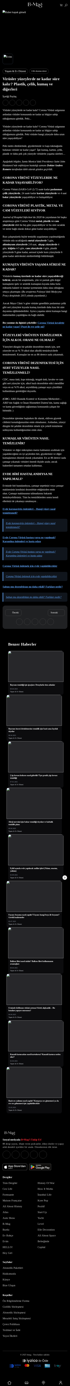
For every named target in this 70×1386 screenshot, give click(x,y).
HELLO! (8, 1247)
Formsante (8, 1194)
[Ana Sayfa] (10, 1133)
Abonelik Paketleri (13, 1268)
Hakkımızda (9, 1273)
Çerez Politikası (11, 1324)
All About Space (47, 1235)
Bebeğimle (43, 1241)
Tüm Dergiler (10, 1183)
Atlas (5, 1212)
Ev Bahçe (8, 1235)
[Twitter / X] (25, 1155)
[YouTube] (16, 1155)
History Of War (46, 1183)
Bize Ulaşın (9, 1285)
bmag (29, 1355)
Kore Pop (43, 1200)
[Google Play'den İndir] (40, 1167)
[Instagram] (6, 1155)
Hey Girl (7, 1253)
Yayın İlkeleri (10, 1336)
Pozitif (41, 1206)
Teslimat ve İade (11, 1330)
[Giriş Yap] (60, 1383)
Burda (6, 1229)
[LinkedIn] (34, 1155)
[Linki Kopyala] (50, 622)
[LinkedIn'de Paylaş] (26, 103)
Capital (41, 1247)
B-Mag (6, 1223)
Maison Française (12, 1200)
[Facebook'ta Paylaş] (5, 103)
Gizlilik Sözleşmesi (13, 1306)
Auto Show (9, 1218)
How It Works (45, 1188)
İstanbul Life (44, 1194)
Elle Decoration (46, 1229)
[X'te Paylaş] (12, 103)
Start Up (42, 1212)
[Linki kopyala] (33, 103)
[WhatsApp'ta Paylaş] (19, 103)
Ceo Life (7, 1188)
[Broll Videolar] (43, 1383)
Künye (6, 1279)
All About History (12, 1206)
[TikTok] (43, 1155)
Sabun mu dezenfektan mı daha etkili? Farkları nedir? (33, 586)
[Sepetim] (61, 5)
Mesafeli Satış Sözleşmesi (17, 1318)
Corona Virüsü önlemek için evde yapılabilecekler (30, 566)
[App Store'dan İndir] (15, 1167)
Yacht (41, 1218)
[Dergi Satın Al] (26, 1383)
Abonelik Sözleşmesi (14, 1312)
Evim (5, 1241)
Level (41, 1223)
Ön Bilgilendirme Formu (16, 1301)
